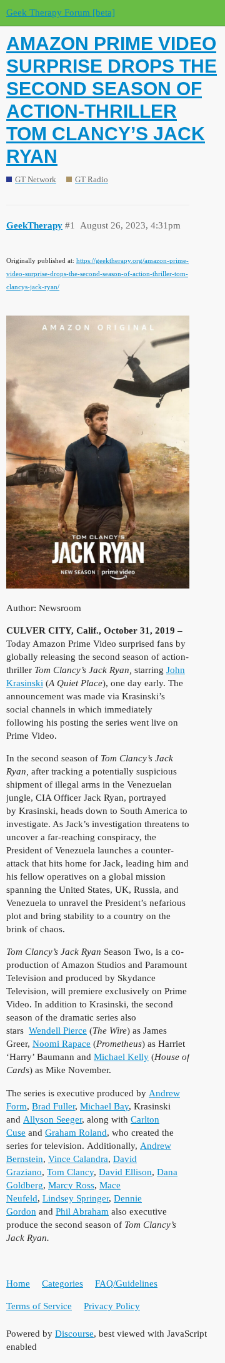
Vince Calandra (78, 1159)
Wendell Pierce (58, 1031)
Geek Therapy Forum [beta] (60, 13)
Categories (62, 1283)
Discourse (74, 1334)
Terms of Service (39, 1306)
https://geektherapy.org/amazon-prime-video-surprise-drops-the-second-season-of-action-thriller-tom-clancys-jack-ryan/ (97, 274)
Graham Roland (76, 1133)
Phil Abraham (82, 1211)
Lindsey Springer (75, 1198)
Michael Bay (104, 1106)
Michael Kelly (121, 1057)
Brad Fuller (53, 1106)
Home (18, 1283)
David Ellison (125, 1172)
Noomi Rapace (61, 1044)
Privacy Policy (112, 1306)
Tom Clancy (70, 1172)
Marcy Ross (71, 1185)
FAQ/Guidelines (126, 1283)
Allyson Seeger (52, 1119)
